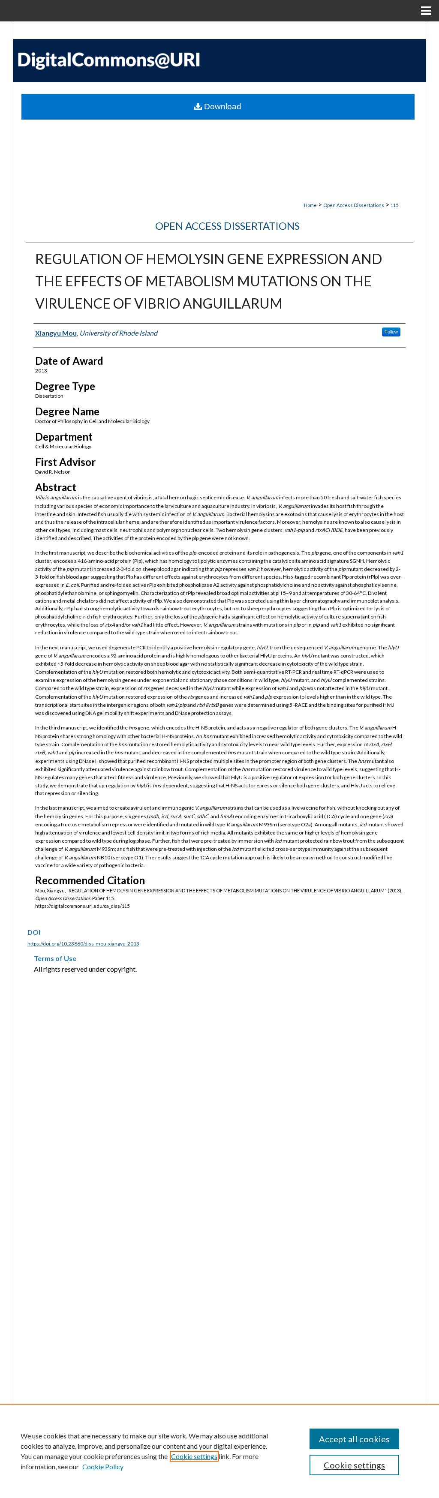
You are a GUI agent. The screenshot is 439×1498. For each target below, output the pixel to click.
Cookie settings (194, 1456)
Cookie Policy (102, 1466)
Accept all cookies (354, 1439)
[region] (219, 1451)
